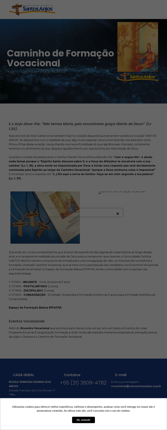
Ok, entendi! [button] (83, 420)
